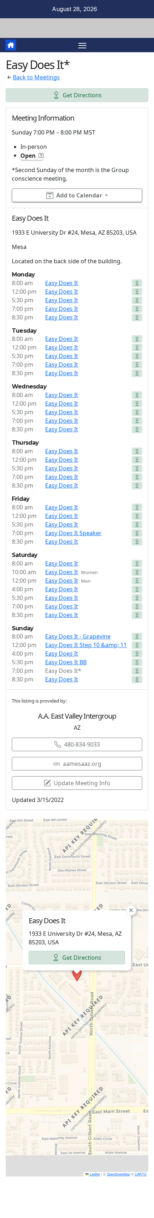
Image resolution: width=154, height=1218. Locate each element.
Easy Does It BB (66, 662)
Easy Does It (61, 283)
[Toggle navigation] (82, 45)
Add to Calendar (79, 195)
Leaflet (94, 1174)
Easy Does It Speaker (73, 533)
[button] (77, 975)
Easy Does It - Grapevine (78, 636)
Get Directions (82, 95)
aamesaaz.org (82, 764)
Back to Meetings (36, 77)
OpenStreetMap (118, 1174)
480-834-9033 (82, 744)
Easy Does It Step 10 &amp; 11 (86, 645)
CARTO (140, 1174)
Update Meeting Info (82, 783)
